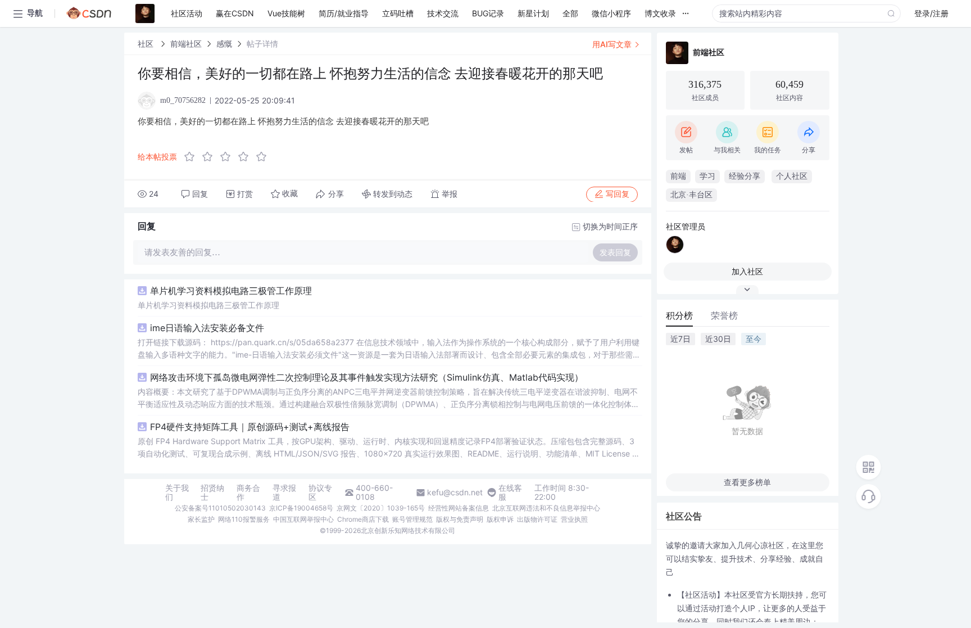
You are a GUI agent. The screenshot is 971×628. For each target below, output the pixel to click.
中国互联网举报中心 (303, 519)
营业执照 (574, 519)
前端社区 (186, 43)
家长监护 (201, 519)
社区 (147, 43)
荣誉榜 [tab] (724, 315)
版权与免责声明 (459, 519)
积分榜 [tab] (679, 315)
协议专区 (320, 493)
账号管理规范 (412, 519)
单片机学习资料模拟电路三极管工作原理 (231, 290)
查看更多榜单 (747, 482)
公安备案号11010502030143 (220, 508)
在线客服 (510, 493)
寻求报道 (284, 493)
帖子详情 (262, 43)
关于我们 (177, 493)
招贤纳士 (212, 493)
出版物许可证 (537, 519)
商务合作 (248, 493)
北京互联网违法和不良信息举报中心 (546, 508)
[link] (147, 43)
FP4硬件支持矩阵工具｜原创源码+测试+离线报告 (250, 426)
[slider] (229, 156)
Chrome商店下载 (363, 519)
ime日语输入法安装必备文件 (207, 327)
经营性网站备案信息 (458, 508)
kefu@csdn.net (455, 492)
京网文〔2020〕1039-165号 (381, 508)
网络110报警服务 (244, 519)
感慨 (224, 43)
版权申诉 (500, 519)
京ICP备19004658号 (301, 508)
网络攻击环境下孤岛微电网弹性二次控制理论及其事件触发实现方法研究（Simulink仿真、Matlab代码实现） (366, 377)
